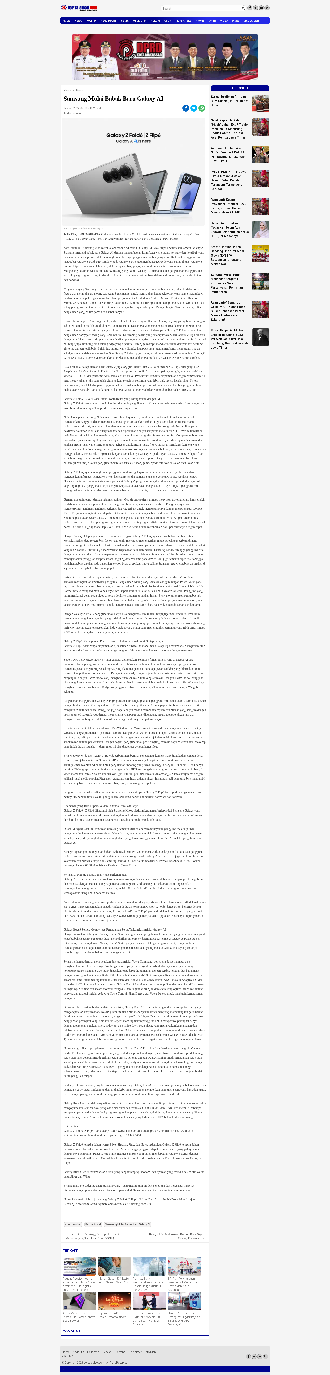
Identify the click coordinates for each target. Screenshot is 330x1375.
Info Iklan (150, 1351)
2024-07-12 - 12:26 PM (87, 108)
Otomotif (139, 20)
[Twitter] (255, 8)
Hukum (155, 20)
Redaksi (107, 1351)
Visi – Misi (68, 1355)
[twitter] (194, 108)
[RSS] (267, 8)
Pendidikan (108, 20)
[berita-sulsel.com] (79, 11)
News (78, 20)
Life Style (184, 20)
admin (77, 113)
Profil (200, 20)
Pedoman (93, 1351)
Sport (168, 20)
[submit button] (243, 8)
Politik (91, 20)
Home (66, 20)
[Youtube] (261, 8)
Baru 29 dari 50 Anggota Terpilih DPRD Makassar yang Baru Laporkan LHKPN (92, 1236)
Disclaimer (251, 20)
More (235, 20)
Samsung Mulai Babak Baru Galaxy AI (127, 1224)
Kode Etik (78, 1351)
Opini (212, 20)
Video (224, 20)
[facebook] (186, 108)
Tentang (120, 1351)
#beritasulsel (73, 1224)
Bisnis (124, 20)
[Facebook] (249, 8)
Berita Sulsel (93, 1224)
